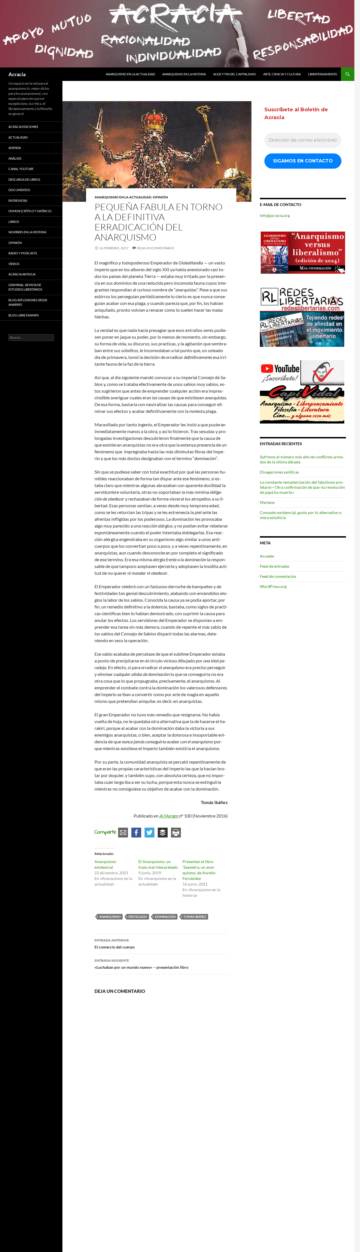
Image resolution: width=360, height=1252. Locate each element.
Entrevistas (17, 200)
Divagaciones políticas (279, 472)
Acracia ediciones (23, 126)
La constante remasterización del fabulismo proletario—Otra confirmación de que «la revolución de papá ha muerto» (302, 487)
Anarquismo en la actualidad (130, 74)
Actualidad (18, 137)
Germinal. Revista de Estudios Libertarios (25, 287)
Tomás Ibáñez (194, 916)
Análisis (14, 158)
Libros (13, 221)
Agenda (14, 148)
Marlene (267, 502)
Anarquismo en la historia (184, 74)
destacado (138, 916)
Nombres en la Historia (27, 232)
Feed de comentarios (278, 576)
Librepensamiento (322, 74)
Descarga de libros (24, 179)
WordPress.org (273, 586)
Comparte (105, 832)
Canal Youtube (20, 169)
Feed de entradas (274, 566)
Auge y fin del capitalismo (234, 74)
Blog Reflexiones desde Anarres (27, 302)
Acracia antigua (21, 274)
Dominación (165, 916)
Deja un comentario (155, 248)
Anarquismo (110, 916)
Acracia (17, 74)
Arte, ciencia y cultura (282, 74)
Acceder (267, 556)
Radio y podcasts (22, 253)
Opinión (160, 197)
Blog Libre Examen (23, 315)
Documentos (19, 190)
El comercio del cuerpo (114, 943)
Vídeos (13, 264)
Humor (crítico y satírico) (29, 211)
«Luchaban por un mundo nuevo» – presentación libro (141, 964)
